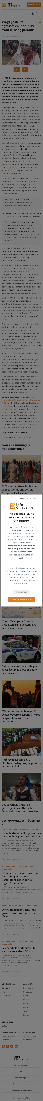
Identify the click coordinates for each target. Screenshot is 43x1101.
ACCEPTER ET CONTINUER (21, 599)
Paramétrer (21, 592)
